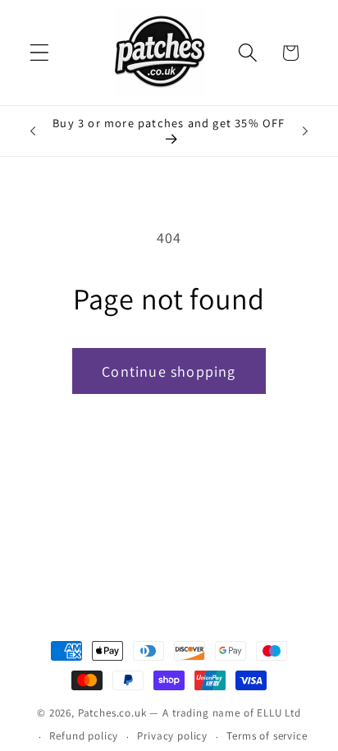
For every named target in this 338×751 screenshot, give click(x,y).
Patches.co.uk (112, 713)
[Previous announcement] (33, 131)
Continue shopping (168, 371)
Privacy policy (172, 736)
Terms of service (266, 736)
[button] (40, 53)
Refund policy (83, 736)
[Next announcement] (305, 131)
